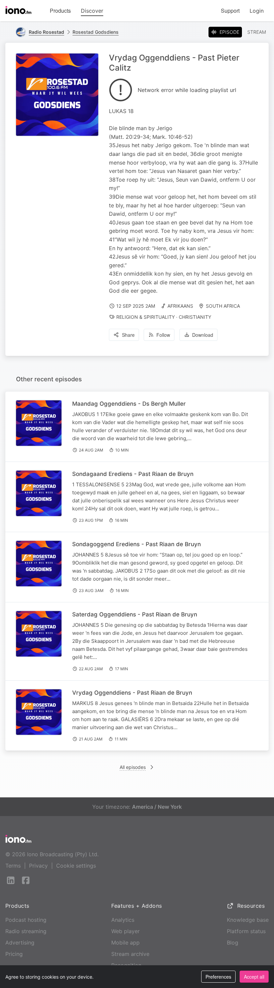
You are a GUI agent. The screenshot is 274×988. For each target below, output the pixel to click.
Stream (256, 32)
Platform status (246, 931)
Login (257, 10)
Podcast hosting (25, 919)
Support (230, 10)
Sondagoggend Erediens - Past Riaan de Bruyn (136, 544)
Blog (232, 942)
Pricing (14, 954)
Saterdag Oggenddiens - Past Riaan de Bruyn (134, 614)
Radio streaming (25, 931)
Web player (125, 931)
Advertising (19, 942)
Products (60, 10)
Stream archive (130, 954)
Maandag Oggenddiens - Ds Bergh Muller (129, 403)
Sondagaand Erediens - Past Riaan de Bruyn (132, 474)
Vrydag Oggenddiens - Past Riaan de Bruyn (132, 692)
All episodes (133, 767)
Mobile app (125, 942)
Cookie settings (76, 865)
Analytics (122, 919)
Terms (13, 865)
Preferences (218, 976)
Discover (92, 10)
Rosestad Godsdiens (96, 32)
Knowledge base (248, 919)
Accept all (254, 976)
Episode (229, 32)
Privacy (38, 865)
